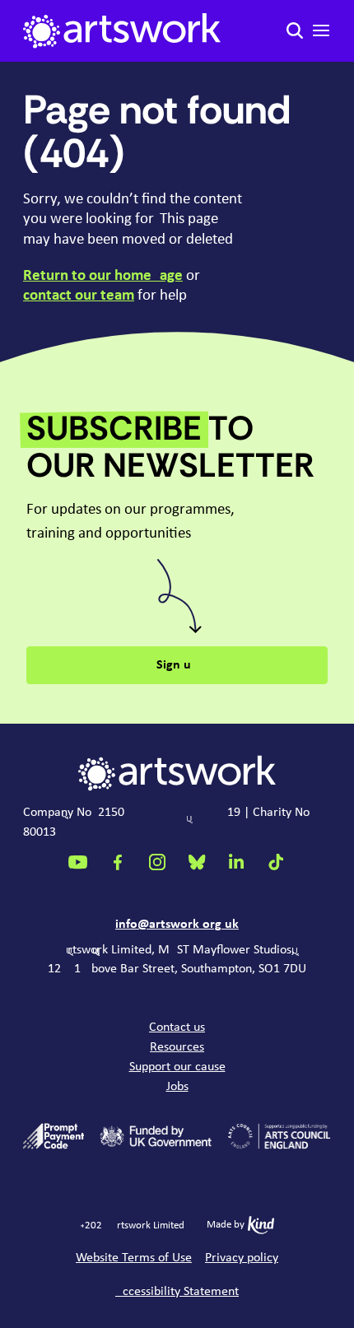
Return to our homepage (103, 276)
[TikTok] (276, 862)
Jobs (177, 1086)
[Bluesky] (197, 862)
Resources (177, 1047)
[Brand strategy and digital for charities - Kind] (261, 1225)
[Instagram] (157, 862)
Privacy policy (241, 1258)
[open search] (295, 30)
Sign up (177, 665)
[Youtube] (78, 862)
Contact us (177, 1027)
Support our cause (177, 1067)
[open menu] (321, 30)
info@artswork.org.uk (177, 924)
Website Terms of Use (134, 1258)
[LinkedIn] (236, 862)
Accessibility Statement (177, 1291)
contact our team (78, 295)
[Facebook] (118, 862)
